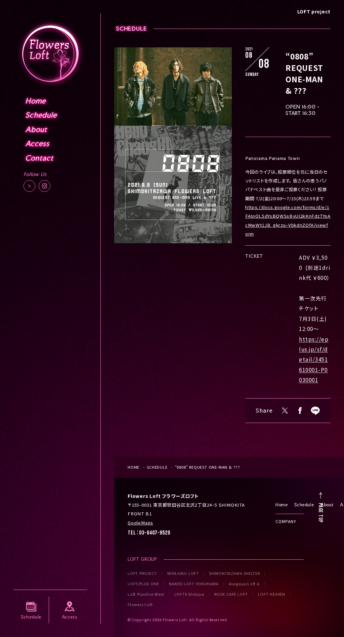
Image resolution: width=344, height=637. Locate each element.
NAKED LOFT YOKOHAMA (193, 584)
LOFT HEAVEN (271, 594)
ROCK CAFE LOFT (231, 594)
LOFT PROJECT (142, 573)
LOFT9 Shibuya (189, 594)
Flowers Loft (140, 604)
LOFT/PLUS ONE (143, 584)
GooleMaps (140, 522)
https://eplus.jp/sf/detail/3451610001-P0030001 (314, 359)
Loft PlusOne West (146, 594)
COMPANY (285, 521)
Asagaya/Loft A (244, 584)
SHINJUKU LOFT (183, 573)
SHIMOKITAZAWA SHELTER (234, 573)
